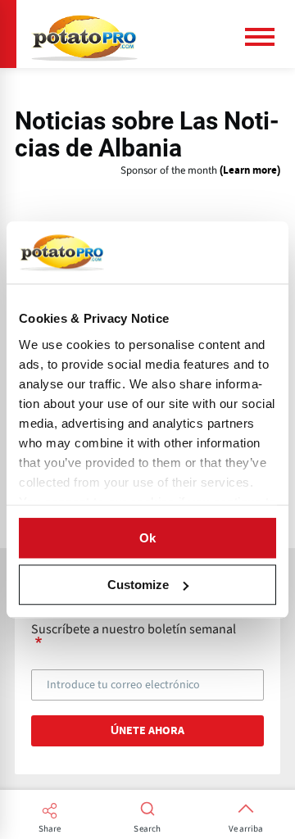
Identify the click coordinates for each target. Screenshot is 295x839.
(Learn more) (250, 171)
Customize (138, 585)
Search (147, 829)
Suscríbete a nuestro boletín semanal (133, 630)
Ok (147, 538)
